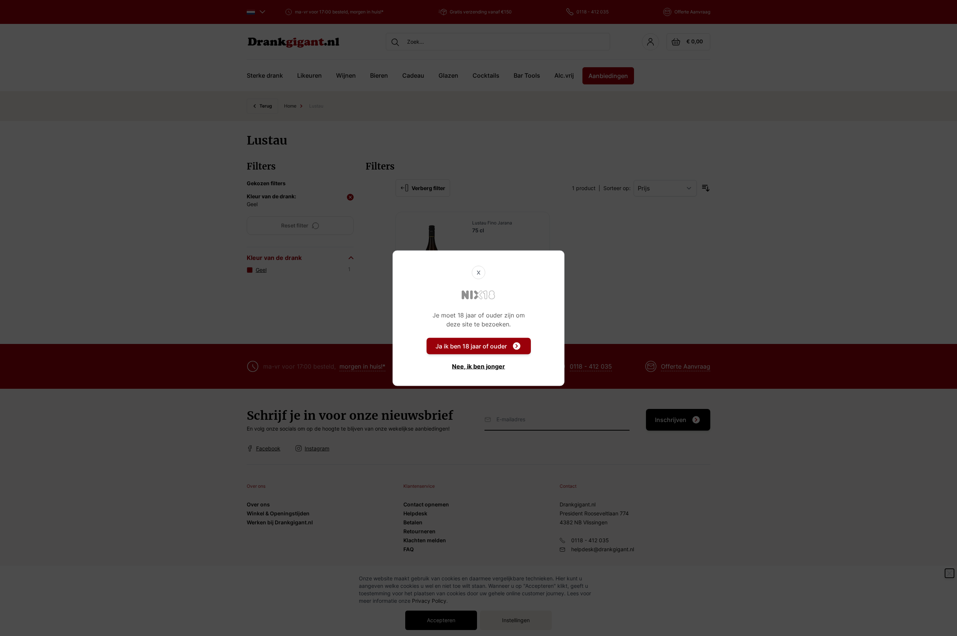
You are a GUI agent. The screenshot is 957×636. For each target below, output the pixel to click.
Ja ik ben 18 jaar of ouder (471, 346)
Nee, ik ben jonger (478, 366)
